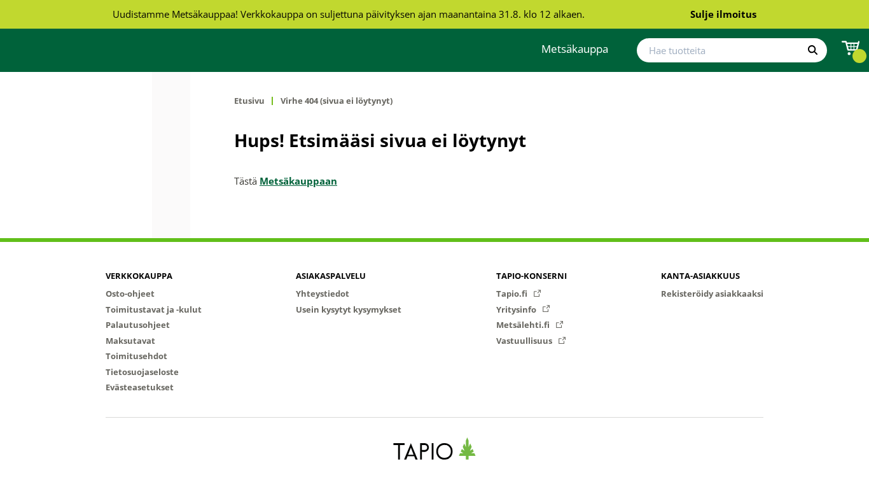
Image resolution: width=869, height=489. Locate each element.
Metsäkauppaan (298, 180)
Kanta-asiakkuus (700, 275)
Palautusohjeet (138, 324)
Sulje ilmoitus (723, 14)
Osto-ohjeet (130, 293)
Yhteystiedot (322, 293)
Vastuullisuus (525, 340)
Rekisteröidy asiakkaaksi (712, 293)
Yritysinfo (517, 309)
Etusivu (249, 101)
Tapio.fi (512, 293)
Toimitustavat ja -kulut (154, 309)
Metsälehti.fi (524, 324)
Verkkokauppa (139, 275)
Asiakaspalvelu (331, 275)
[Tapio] (434, 448)
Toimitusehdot (136, 356)
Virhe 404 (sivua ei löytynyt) (337, 101)
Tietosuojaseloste (142, 372)
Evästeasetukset (140, 387)
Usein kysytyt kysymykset (348, 309)
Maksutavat (130, 340)
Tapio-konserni (531, 275)
